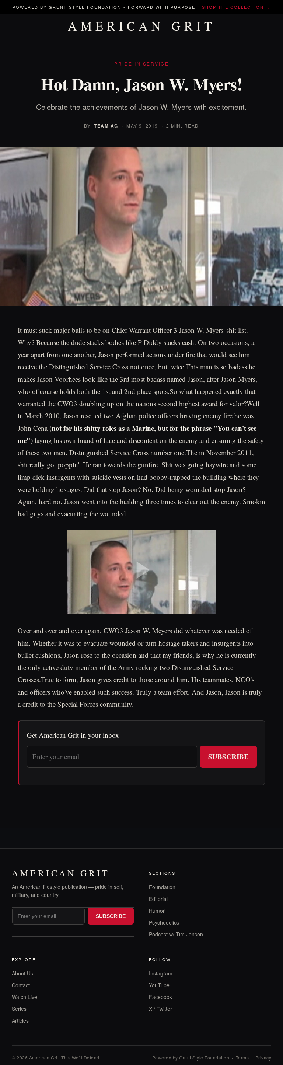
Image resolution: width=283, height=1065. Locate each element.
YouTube (159, 985)
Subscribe (228, 756)
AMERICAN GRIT (142, 25)
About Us (22, 973)
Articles (20, 1020)
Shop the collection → (236, 7)
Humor (157, 910)
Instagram (160, 973)
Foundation (162, 887)
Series (19, 1008)
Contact (21, 985)
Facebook (160, 997)
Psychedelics (164, 922)
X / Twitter (160, 1008)
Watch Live (24, 997)
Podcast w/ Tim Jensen (176, 934)
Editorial (158, 898)
